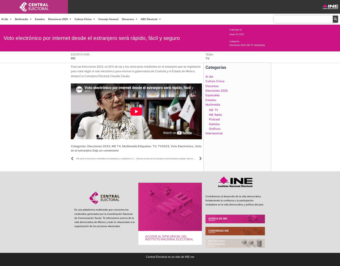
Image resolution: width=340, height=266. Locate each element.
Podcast (214, 119)
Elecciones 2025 (58, 19)
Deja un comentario (105, 150)
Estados (40, 19)
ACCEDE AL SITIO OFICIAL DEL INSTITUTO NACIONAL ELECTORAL (169, 238)
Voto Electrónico (182, 146)
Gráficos (214, 128)
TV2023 (163, 146)
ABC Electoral (149, 19)
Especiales (212, 95)
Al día (4, 19)
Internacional (214, 133)
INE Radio (215, 114)
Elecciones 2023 (238, 45)
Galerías (214, 124)
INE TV (250, 45)
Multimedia (21, 19)
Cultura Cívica (83, 19)
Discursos (128, 19)
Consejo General (108, 19)
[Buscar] (335, 19)
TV (154, 146)
